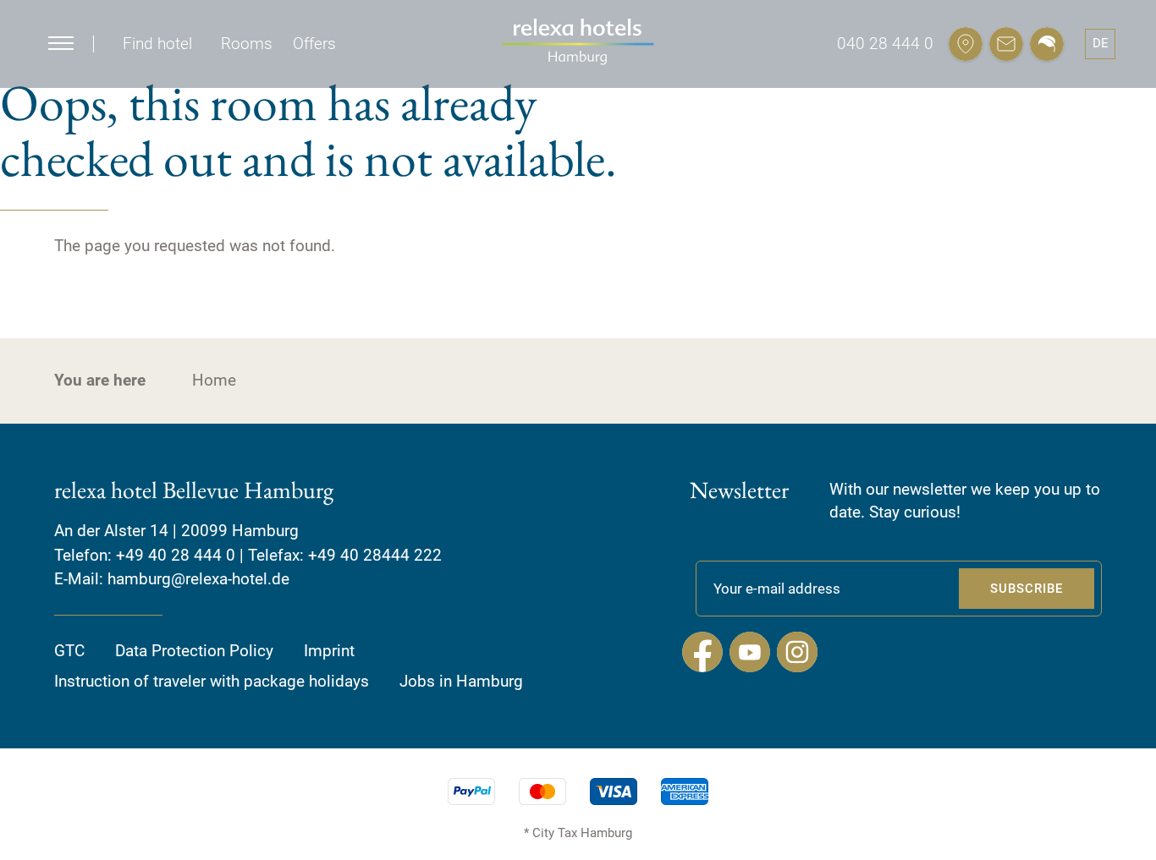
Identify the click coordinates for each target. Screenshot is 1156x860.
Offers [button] (314, 43)
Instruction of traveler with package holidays (211, 681)
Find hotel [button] (157, 43)
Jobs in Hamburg (461, 681)
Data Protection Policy (194, 650)
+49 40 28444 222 (375, 555)
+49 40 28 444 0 (175, 555)
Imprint (329, 650)
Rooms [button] (246, 43)
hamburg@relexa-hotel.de (198, 579)
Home (214, 380)
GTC (69, 650)
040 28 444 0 (885, 43)
